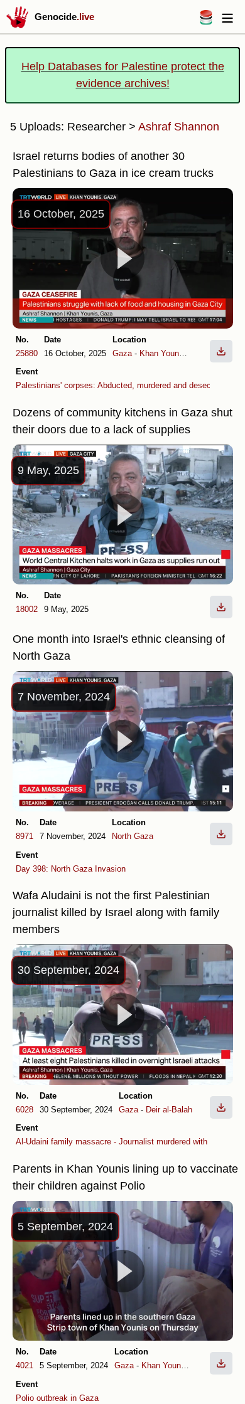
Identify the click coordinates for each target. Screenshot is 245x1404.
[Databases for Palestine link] (206, 21)
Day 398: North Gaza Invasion (71, 869)
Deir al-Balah (169, 1109)
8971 (24, 836)
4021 (24, 1365)
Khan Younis (162, 353)
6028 (24, 1109)
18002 (27, 609)
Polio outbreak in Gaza (57, 1398)
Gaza (122, 353)
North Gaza (132, 836)
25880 (27, 353)
